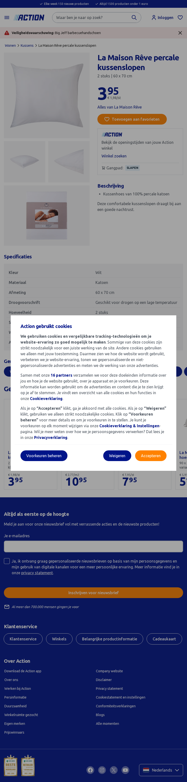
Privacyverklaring (50, 437)
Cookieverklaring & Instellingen (129, 426)
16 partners (61, 375)
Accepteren (151, 456)
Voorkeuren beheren (44, 456)
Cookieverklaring (46, 398)
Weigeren (117, 456)
